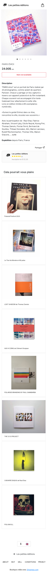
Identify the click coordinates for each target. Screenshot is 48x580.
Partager (38, 148)
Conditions (30, 562)
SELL (20, 562)
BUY (13, 562)
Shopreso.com (32, 570)
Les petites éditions (20, 155)
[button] (17, 59)
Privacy (41, 562)
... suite (13, 134)
